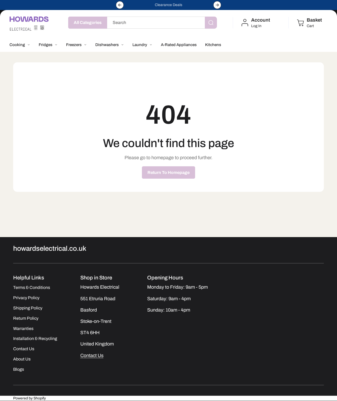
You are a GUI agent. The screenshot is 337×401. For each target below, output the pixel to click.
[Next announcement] (217, 5)
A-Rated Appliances (179, 45)
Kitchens (213, 45)
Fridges (45, 45)
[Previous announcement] (120, 5)
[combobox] (161, 22)
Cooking (17, 45)
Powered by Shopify (29, 398)
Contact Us (91, 355)
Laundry (139, 45)
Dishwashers (107, 45)
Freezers (74, 45)
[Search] (211, 23)
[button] (309, 22)
